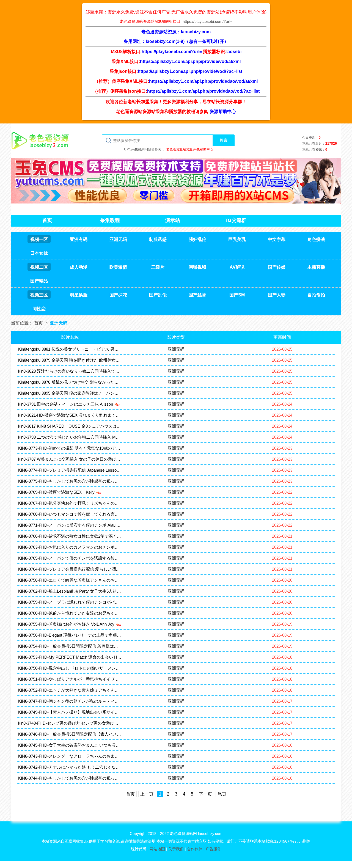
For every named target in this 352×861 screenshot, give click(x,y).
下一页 (205, 794)
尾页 (222, 794)
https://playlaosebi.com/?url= (207, 21)
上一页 (146, 794)
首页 (38, 323)
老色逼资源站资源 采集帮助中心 (189, 149)
